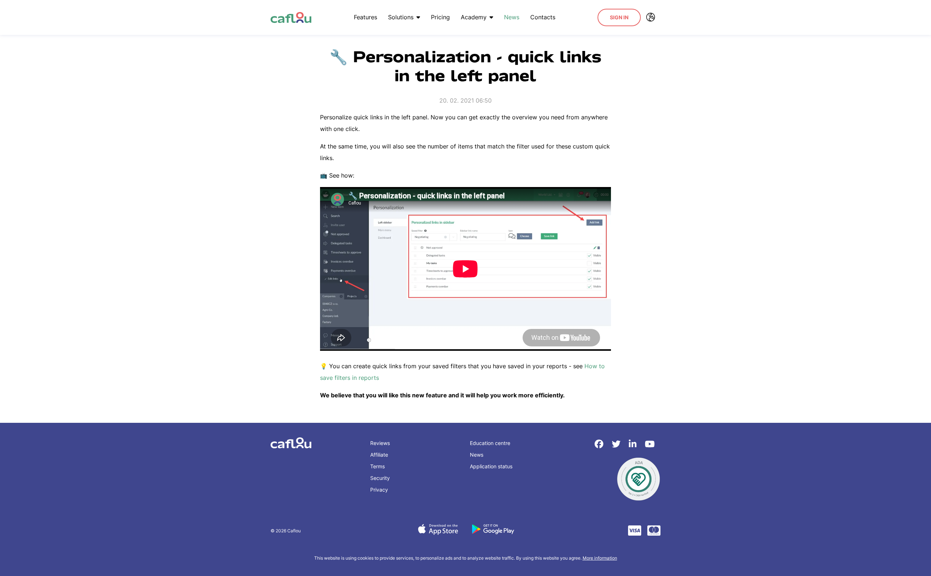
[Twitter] (617, 444)
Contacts (542, 17)
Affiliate (379, 455)
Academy (474, 17)
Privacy (379, 489)
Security (380, 478)
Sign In (619, 17)
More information (600, 558)
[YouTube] (650, 444)
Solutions (400, 17)
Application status (491, 466)
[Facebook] (600, 444)
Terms (377, 466)
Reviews (380, 443)
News (511, 17)
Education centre (490, 443)
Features (365, 17)
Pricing (440, 17)
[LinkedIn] (634, 444)
